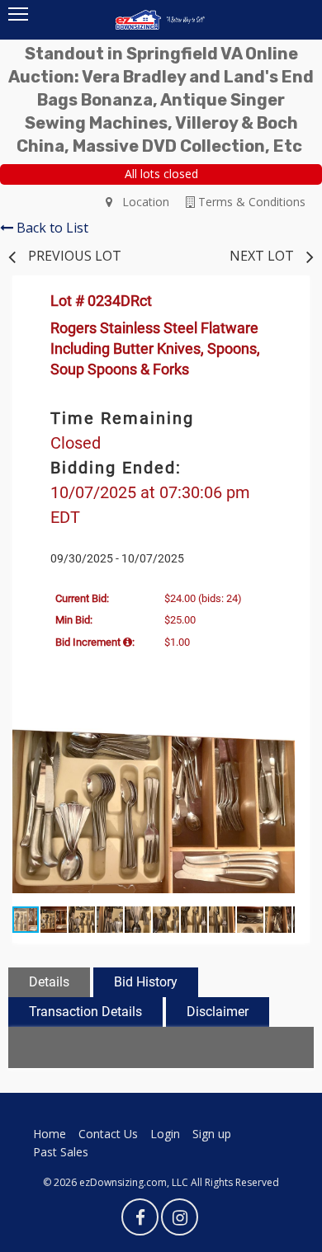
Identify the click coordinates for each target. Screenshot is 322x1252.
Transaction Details (85, 1011)
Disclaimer (218, 1011)
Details (49, 982)
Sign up (211, 1133)
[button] (280, 731)
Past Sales (60, 1152)
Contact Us (108, 1133)
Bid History (146, 982)
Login (165, 1133)
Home (49, 1133)
